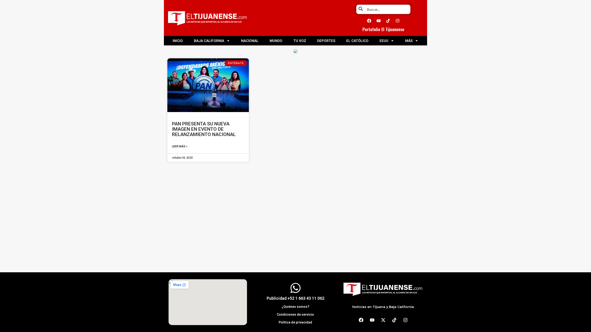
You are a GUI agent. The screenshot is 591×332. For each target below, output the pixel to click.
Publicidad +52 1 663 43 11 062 (295, 298)
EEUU (384, 41)
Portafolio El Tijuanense (383, 29)
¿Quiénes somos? (295, 306)
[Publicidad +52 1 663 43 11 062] (295, 288)
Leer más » (179, 146)
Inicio (178, 41)
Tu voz (299, 41)
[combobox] (383, 9)
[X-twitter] (383, 320)
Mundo (276, 41)
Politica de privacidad (295, 322)
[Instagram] (397, 21)
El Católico (357, 41)
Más (409, 41)
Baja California (209, 41)
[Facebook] (369, 21)
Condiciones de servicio (295, 314)
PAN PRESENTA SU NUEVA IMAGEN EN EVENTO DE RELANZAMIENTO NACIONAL (204, 129)
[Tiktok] (388, 21)
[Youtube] (378, 21)
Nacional (250, 41)
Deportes (326, 41)
